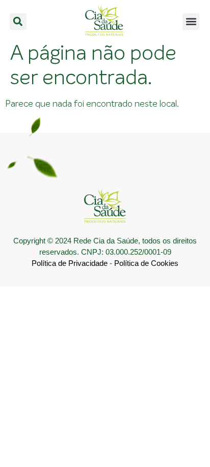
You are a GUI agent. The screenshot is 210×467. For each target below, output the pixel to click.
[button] (18, 21)
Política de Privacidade (70, 263)
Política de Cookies (146, 263)
